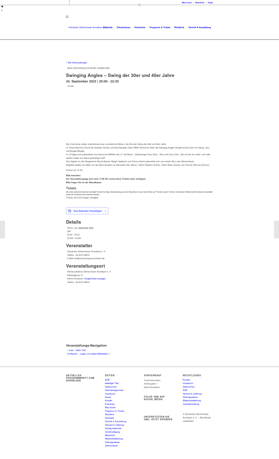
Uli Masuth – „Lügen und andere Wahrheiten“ (88, 353)
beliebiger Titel (112, 383)
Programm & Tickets (114, 410)
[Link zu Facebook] (67, 2)
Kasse (210, 2)
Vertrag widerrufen (113, 428)
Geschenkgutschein (114, 390)
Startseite (109, 417)
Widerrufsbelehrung (114, 438)
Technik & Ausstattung (115, 421)
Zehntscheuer (111, 445)
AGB (107, 379)
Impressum (110, 393)
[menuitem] (187, 2)
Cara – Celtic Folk (76, 350)
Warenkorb (199, 2)
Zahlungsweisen (112, 442)
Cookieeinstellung (191, 403)
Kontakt (108, 400)
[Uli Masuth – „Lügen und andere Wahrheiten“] (276, 229)
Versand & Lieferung (114, 424)
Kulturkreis (110, 403)
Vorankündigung (112, 431)
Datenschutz (111, 386)
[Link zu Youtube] (71, 2)
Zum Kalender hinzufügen (87, 210)
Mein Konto (187, 2)
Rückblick (109, 414)
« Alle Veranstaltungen (76, 62)
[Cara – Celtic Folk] (2, 229)
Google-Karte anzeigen (95, 278)
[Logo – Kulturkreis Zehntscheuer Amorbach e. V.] (86, 27)
